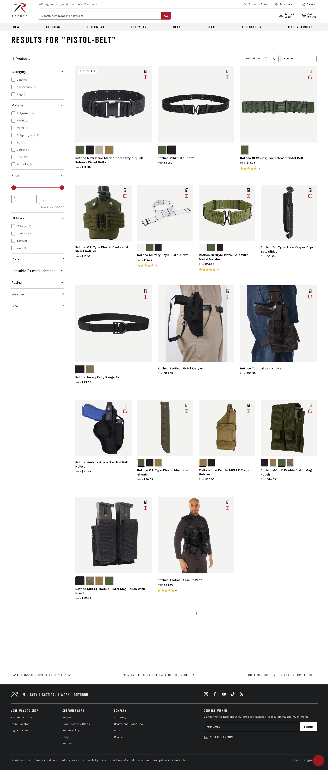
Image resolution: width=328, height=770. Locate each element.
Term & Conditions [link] (46, 760)
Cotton (23, 149)
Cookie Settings (20, 760)
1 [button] (196, 613)
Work (22, 248)
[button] (145, 72)
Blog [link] (117, 730)
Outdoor (25, 233)
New (16, 27)
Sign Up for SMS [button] (221, 737)
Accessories (251, 27)
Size (14, 306)
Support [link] (67, 717)
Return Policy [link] (70, 730)
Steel (22, 156)
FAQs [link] (65, 737)
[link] (256, 4)
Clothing (53, 27)
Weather (18, 294)
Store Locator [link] (20, 723)
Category (18, 72)
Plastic (23, 120)
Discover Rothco (301, 27)
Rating (16, 282)
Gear (211, 27)
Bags (177, 27)
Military (24, 226)
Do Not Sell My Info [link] (115, 760)
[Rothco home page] (19, 10)
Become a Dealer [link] (22, 717)
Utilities (17, 218)
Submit (309, 726)
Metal (22, 127)
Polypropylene (28, 135)
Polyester (25, 113)
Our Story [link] (120, 717)
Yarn (21, 142)
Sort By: (289, 58)
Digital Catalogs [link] (21, 730)
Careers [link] (119, 737)
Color (15, 259)
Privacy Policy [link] (70, 760)
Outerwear (95, 27)
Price (15, 175)
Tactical (24, 240)
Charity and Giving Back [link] (129, 723)
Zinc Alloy (25, 164)
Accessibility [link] (90, 760)
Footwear (139, 27)
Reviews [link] (67, 743)
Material (18, 105)
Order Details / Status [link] (76, 723)
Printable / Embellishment (33, 271)
